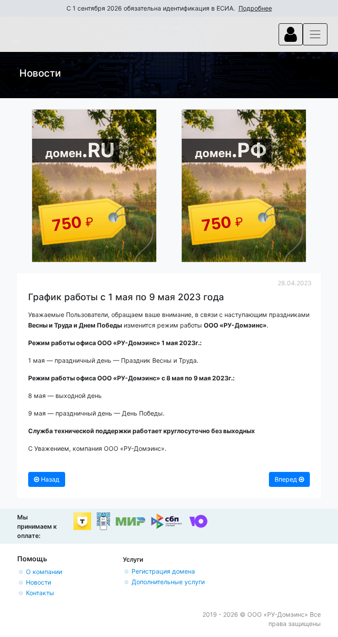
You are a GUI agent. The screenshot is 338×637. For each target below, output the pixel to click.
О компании (44, 571)
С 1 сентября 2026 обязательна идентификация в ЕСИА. (169, 8)
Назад (49, 479)
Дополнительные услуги (168, 581)
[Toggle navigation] (291, 34)
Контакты (40, 592)
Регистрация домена (163, 571)
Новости (38, 582)
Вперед (287, 479)
